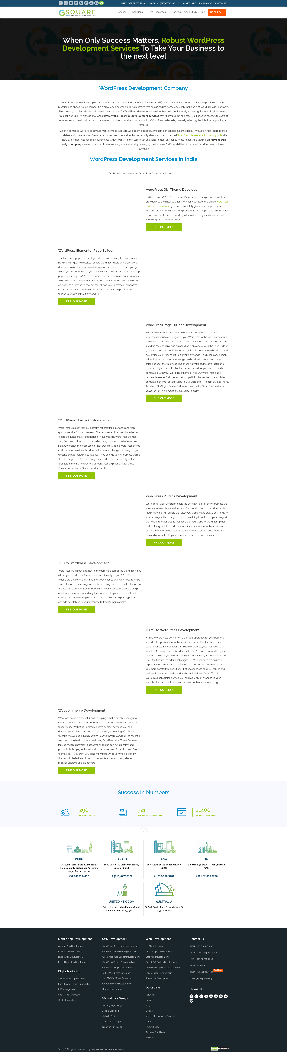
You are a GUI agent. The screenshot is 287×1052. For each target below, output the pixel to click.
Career (149, 1021)
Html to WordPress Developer (117, 978)
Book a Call (217, 12)
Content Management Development (163, 967)
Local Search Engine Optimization (74, 984)
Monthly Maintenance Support (160, 1016)
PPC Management (66, 989)
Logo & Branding (110, 1011)
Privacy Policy (152, 1027)
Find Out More (164, 227)
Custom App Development (159, 951)
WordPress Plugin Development (117, 967)
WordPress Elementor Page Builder (119, 951)
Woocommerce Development (116, 984)
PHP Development (154, 946)
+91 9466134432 (187, 3)
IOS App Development (69, 951)
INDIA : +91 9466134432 (201, 946)
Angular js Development (158, 978)
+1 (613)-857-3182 (161, 3)
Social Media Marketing (69, 995)
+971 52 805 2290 (133, 3)
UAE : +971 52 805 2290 (201, 959)
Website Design (109, 1016)
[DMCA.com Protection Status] (220, 1048)
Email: (201, 978)
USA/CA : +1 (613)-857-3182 (203, 952)
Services (121, 12)
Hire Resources (157, 12)
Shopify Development (112, 989)
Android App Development (71, 946)
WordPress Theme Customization (118, 962)
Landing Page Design (112, 1005)
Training (149, 1037)
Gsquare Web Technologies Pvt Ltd (107, 1049)
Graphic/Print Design (112, 1027)
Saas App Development (157, 957)
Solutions (137, 12)
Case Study (190, 12)
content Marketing (67, 1000)
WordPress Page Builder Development (120, 957)
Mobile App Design (111, 1021)
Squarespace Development (159, 973)
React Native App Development (73, 962)
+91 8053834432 (212, 3)
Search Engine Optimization (71, 978)
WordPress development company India (199, 135)
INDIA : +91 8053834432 (201, 972)
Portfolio (177, 12)
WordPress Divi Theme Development (120, 946)
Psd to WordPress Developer (116, 973)
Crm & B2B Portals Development (161, 962)
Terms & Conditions (155, 1032)
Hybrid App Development (70, 957)
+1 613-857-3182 (164, 876)
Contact (149, 1011)
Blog (202, 12)
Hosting (149, 1000)
